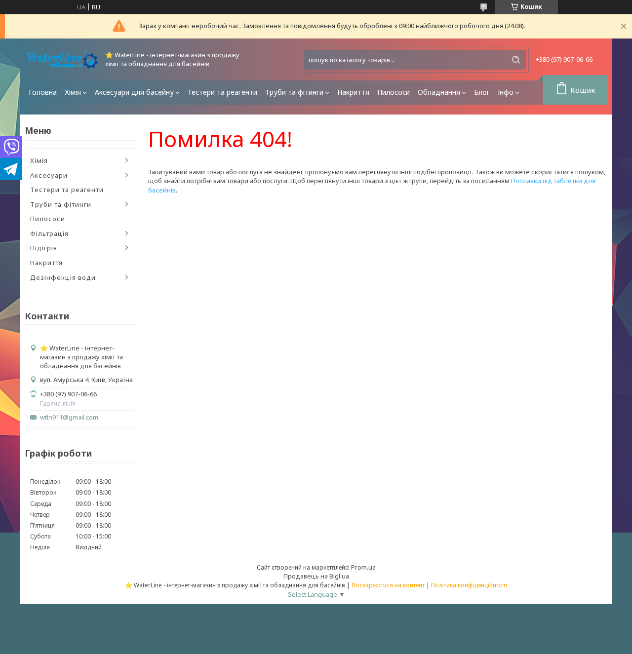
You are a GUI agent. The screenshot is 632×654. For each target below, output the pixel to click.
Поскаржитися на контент (388, 585)
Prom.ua (363, 567)
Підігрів (43, 247)
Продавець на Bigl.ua (316, 576)
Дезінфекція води (63, 277)
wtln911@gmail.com (69, 417)
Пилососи (393, 92)
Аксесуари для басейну (134, 92)
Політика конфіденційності (469, 585)
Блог (482, 92)
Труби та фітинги (294, 92)
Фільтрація (49, 233)
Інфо (506, 92)
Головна (43, 92)
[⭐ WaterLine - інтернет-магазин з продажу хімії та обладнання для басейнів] (62, 59)
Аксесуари (49, 175)
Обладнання (439, 92)
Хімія (73, 92)
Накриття (353, 92)
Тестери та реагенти (222, 92)
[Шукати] (516, 60)
